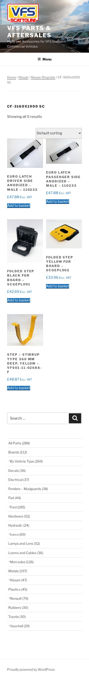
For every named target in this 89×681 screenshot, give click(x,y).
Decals (17, 471)
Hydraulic (18, 525)
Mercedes (22, 562)
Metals (17, 571)
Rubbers (18, 607)
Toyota (17, 617)
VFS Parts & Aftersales (29, 32)
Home (11, 77)
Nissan (23, 77)
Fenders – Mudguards (28, 489)
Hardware (19, 516)
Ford (17, 507)
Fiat (14, 498)
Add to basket (18, 205)
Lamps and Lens (24, 543)
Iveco (17, 534)
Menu (47, 59)
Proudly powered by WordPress (31, 669)
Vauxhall (20, 626)
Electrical (18, 480)
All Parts (19, 443)
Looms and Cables (25, 553)
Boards (17, 452)
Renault (19, 598)
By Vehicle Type (26, 461)
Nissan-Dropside (43, 77)
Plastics (17, 589)
